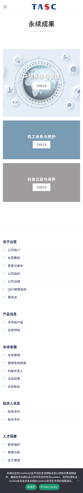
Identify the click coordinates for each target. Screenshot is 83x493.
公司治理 (14, 281)
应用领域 (14, 330)
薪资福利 (14, 444)
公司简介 (14, 250)
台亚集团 (14, 257)
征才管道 (14, 460)
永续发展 (10, 346)
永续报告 (14, 386)
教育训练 (14, 452)
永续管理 (14, 355)
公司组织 (14, 273)
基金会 (12, 297)
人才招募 (10, 436)
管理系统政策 (17, 363)
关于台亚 (10, 241)
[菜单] (5, 6)
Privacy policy (49, 486)
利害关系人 (15, 370)
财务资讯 (14, 411)
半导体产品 (15, 322)
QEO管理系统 (17, 289)
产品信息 (10, 313)
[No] (78, 482)
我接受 (31, 486)
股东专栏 (14, 419)
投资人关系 (11, 403)
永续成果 (14, 378)
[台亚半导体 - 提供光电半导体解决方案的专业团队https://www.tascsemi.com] (41, 6)
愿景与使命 (15, 265)
